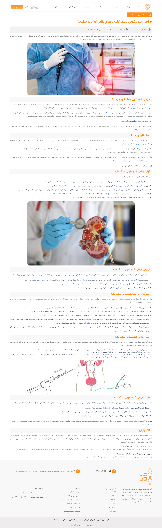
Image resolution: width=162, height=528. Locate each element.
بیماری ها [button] (116, 7)
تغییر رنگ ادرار (14, 439)
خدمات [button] (101, 7)
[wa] (12, 497)
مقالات (114, 496)
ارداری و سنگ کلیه (135, 144)
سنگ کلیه (108, 113)
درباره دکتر (58, 7)
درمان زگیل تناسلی (74, 507)
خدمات (131, 15)
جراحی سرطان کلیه (74, 496)
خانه (138, 7)
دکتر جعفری (142, 15)
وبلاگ (128, 7)
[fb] (25, 497)
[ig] (21, 497)
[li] (16, 497)
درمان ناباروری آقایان (73, 503)
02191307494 (33, 8)
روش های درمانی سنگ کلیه (139, 121)
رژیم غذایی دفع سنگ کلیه (144, 166)
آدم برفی (73, 525)
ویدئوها (87, 7)
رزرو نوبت (17, 7)
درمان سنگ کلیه (74, 492)
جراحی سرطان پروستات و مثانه (70, 500)
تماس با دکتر (73, 7)
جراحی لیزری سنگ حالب (91, 323)
